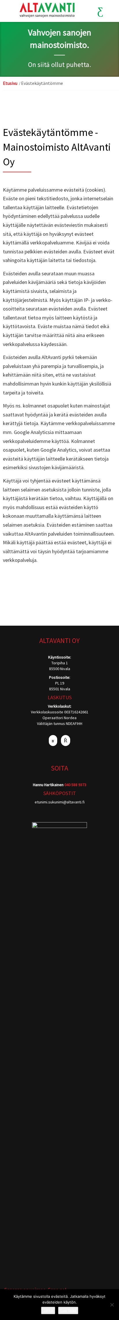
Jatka (48, 1310)
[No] (112, 1305)
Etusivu (10, 83)
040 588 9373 (75, 784)
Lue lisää (68, 1310)
